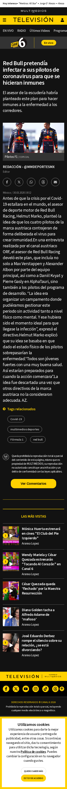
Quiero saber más (33, 771)
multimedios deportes (24, 429)
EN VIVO (8, 31)
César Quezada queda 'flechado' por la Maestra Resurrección (41, 588)
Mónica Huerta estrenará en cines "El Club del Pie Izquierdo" (41, 533)
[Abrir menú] (4, 20)
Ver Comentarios (33, 483)
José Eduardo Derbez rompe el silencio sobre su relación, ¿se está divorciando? (42, 642)
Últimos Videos (40, 31)
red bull (38, 439)
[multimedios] (33, 11)
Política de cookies (33, 752)
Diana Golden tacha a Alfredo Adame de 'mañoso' (38, 614)
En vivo (48, 43)
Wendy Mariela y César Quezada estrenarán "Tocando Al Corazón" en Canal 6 (41, 561)
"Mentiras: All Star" (28, 3)
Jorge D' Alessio (47, 3)
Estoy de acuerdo (33, 778)
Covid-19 (16, 419)
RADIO (21, 31)
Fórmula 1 (16, 439)
